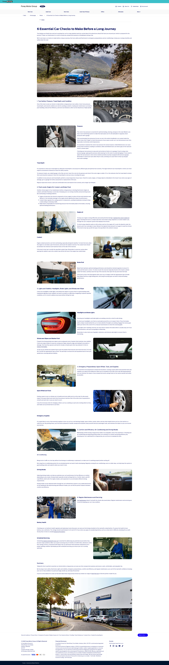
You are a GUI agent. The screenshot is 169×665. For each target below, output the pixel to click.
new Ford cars (95, 573)
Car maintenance (81, 500)
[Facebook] (110, 646)
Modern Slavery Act (54, 635)
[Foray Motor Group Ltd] (29, 6)
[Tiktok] (122, 646)
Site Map (72, 635)
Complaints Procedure (43, 635)
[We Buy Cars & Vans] (84, 1)
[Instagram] (113, 646)
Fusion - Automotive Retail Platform (30, 663)
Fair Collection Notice (64, 635)
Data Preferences (79, 635)
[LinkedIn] (116, 646)
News (41, 15)
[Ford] (42, 6)
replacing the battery (59, 531)
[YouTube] (119, 646)
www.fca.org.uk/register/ (61, 651)
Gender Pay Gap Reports (97, 635)
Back (25, 15)
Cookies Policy (87, 635)
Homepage (33, 15)
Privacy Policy (34, 635)
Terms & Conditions (25, 635)
